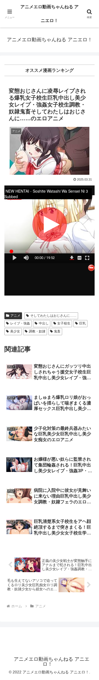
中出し (44, 323)
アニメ (15, 316)
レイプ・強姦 (20, 323)
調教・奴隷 (37, 331)
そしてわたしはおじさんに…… (53, 316)
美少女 (15, 331)
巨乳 (82, 323)
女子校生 (63, 323)
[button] (88, 653)
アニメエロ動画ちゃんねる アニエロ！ (49, 13)
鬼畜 (57, 331)
